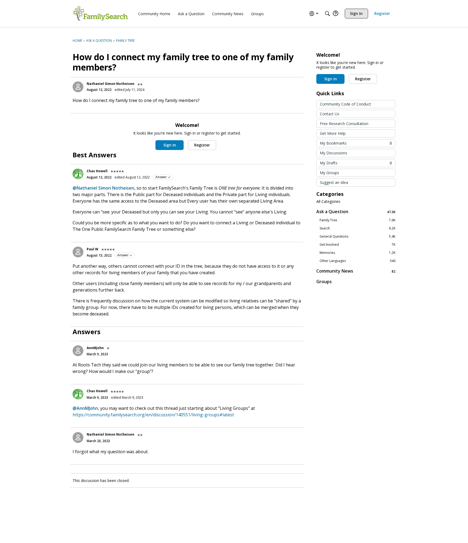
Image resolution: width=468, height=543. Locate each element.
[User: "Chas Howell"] (78, 173)
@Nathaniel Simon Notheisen (103, 188)
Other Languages (357, 260)
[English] (101, 14)
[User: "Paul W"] (78, 252)
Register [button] (202, 145)
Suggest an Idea (334, 182)
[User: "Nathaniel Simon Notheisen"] (78, 86)
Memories (357, 252)
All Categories (328, 201)
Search (357, 228)
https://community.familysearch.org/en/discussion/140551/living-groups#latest (153, 415)
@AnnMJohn (85, 408)
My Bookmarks (356, 143)
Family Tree (357, 220)
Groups (324, 281)
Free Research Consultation (344, 123)
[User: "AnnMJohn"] (78, 350)
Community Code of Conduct (345, 104)
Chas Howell (97, 171)
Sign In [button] (169, 145)
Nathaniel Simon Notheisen (110, 83)
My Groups (329, 172)
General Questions (357, 236)
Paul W (92, 249)
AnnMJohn (95, 348)
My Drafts (356, 162)
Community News (355, 271)
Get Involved (357, 244)
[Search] (327, 13)
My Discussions (333, 152)
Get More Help (333, 133)
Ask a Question (355, 212)
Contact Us (329, 113)
